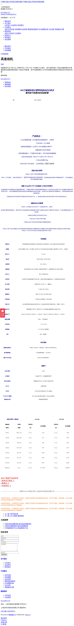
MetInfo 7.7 (12, 615)
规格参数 (8, 84)
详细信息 (8, 82)
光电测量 (8, 50)
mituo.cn (27, 615)
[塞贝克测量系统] (11, 526)
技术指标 (8, 86)
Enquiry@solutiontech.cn (8, 14)
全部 (6, 29)
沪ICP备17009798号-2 (8, 611)
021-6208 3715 (5, 12)
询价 (2, 64)
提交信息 (4, 554)
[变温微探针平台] (11, 528)
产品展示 (8, 48)
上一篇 (11, 514)
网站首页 (8, 21)
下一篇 (14, 516)
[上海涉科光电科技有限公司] (37, 2)
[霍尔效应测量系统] (12, 524)
